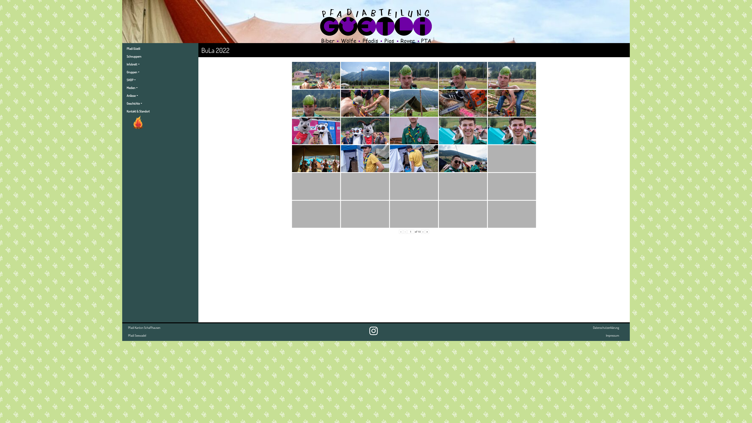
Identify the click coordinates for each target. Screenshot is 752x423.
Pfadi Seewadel (137, 335)
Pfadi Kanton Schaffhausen (144, 328)
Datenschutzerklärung (606, 328)
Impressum (612, 335)
